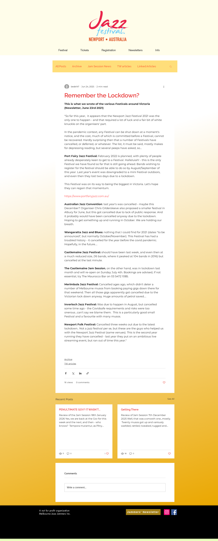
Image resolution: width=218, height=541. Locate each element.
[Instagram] (167, 512)
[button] (63, 50)
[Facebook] (174, 512)
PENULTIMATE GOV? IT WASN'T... (79, 409)
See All (170, 399)
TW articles (124, 66)
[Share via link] (87, 373)
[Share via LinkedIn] (80, 373)
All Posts (60, 66)
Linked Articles (146, 66)
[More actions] (164, 86)
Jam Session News (99, 66)
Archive (77, 66)
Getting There (130, 409)
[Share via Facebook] (65, 373)
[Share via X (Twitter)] (73, 373)
